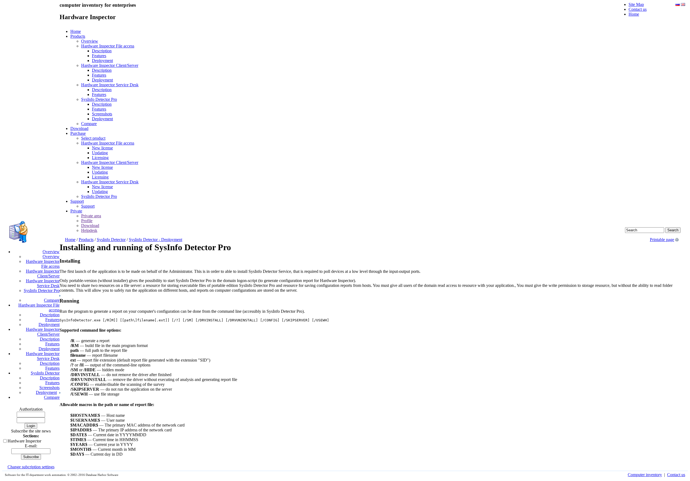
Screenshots (102, 114)
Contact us (638, 9)
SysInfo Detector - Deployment (155, 239)
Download (79, 128)
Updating (100, 152)
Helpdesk (89, 230)
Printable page (662, 239)
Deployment (102, 60)
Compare (89, 123)
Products (77, 36)
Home (634, 14)
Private (76, 211)
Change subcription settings (31, 467)
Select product (93, 138)
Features (99, 55)
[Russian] (677, 4)
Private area (91, 216)
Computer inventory (645, 474)
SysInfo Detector (111, 239)
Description (102, 51)
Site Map (636, 4)
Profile (86, 220)
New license (102, 148)
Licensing (100, 157)
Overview (89, 41)
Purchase (78, 133)
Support (77, 201)
